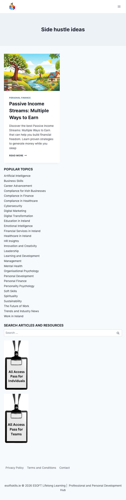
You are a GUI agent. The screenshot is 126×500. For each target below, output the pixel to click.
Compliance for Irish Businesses (25, 190)
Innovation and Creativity (20, 246)
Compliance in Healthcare (21, 200)
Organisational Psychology (21, 271)
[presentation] (32, 72)
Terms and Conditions (41, 467)
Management (12, 261)
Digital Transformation (18, 216)
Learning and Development (22, 256)
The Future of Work (16, 306)
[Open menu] (119, 6)
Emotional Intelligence (18, 226)
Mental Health (13, 266)
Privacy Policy (15, 467)
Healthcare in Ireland (17, 236)
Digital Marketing (15, 210)
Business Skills (13, 181)
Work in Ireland (13, 316)
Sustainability (13, 301)
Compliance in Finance (19, 195)
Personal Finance (20, 97)
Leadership (11, 251)
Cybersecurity (13, 206)
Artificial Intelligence (17, 175)
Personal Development (19, 276)
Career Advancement (18, 185)
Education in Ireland (17, 220)
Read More (18, 155)
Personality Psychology (19, 286)
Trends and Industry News (21, 311)
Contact (64, 467)
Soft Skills (10, 291)
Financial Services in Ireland (22, 231)
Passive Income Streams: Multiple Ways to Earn (29, 110)
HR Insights (11, 241)
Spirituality (11, 296)
